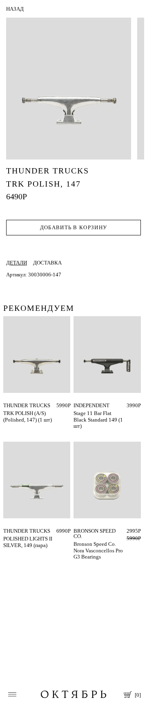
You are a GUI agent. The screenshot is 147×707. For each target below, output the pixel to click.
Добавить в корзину (73, 227)
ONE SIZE (85, 531)
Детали (16, 262)
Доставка (47, 262)
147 (7, 405)
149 (78, 405)
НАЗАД (15, 8)
